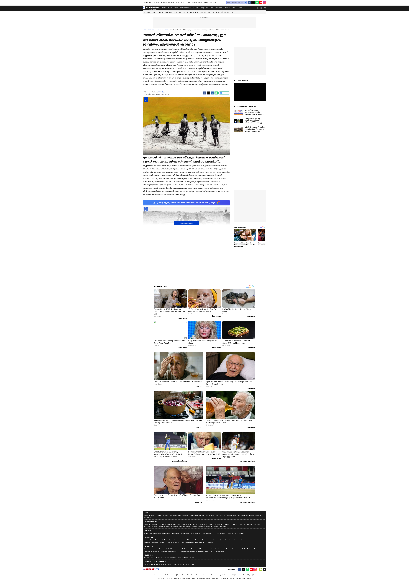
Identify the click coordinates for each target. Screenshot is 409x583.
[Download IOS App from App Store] (264, 569)
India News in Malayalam (197, 515)
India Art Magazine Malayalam (188, 549)
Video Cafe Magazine (217, 551)
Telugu (182, 2)
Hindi (200, 2)
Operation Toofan (205, 12)
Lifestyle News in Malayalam (153, 540)
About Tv (163, 575)
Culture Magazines (248, 549)
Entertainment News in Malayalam (169, 524)
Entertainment (185, 8)
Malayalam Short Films (188, 524)
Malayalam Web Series (238, 524)
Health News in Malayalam (211, 540)
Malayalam (147, 2)
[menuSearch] (265, 8)
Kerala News (210, 515)
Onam (154, 12)
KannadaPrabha (173, 2)
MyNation (213, 2)
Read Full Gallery (186, 223)
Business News (148, 557)
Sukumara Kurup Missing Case (167, 12)
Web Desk (161, 92)
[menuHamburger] (262, 8)
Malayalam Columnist (217, 549)
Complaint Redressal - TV (225, 575)
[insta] (264, 2)
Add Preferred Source (235, 2)
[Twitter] (253, 2)
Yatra (233, 8)
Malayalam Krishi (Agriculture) (168, 549)
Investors (256, 575)
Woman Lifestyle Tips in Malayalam (155, 542)
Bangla (194, 2)
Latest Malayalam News (181, 515)
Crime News (219, 515)
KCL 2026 (182, 12)
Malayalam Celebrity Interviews (216, 526)
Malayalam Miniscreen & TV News (194, 526)
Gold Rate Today (228, 12)
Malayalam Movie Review (204, 524)
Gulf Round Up (178, 564)
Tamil (188, 2)
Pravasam (218, 8)
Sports (196, 8)
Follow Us (226, 93)
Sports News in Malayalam (152, 533)
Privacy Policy (181, 575)
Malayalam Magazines (151, 549)
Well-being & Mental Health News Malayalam (199, 542)
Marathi (205, 2)
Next (264, 12)
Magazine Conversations (233, 549)
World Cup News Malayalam (236, 533)
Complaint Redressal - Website (206, 575)
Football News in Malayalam (189, 533)
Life (211, 8)
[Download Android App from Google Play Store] (260, 569)
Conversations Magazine (168, 551)
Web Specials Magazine (201, 551)
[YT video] (260, 2)
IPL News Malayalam (219, 533)
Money (227, 8)
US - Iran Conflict (192, 12)
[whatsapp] (257, 2)
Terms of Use (171, 575)
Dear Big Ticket (189, 564)
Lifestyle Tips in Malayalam (172, 540)
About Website (154, 575)
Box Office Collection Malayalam (154, 526)
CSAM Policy (191, 575)
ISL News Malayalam (205, 533)
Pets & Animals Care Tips (176, 542)
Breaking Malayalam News (164, 515)
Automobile (242, 8)
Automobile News (160, 557)
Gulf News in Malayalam (253, 515)
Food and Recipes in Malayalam (192, 540)
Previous (261, 12)
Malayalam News (149, 515)
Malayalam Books (204, 549)
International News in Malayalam (234, 515)
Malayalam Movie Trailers (221, 524)
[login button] (258, 8)
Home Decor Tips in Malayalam (231, 540)
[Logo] (152, 8)
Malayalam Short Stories (152, 551)
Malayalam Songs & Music (174, 526)
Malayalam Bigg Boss (253, 524)
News (176, 8)
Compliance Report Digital (243, 575)
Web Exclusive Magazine (185, 551)
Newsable (155, 2)
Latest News (167, 8)
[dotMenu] (250, 8)
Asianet (151, 569)
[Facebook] (249, 2)
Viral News (147, 517)
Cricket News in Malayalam (170, 533)
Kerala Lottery (217, 12)
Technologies (171, 557)
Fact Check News (182, 557)
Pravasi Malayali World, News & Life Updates (158, 564)
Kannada (164, 2)
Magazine (204, 8)
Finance (191, 557)
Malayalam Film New (150, 524)
